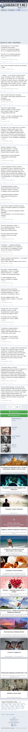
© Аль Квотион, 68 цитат (6, 199)
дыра (2, 704)
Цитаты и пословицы (10, 714)
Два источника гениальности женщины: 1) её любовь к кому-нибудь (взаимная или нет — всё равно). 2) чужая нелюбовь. (14, 97)
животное (6, 704)
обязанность (17, 705)
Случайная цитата (15, 415)
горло (17, 703)
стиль (9, 709)
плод (20, 706)
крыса (22, 704)
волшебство (3, 703)
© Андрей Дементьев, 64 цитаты (7, 238)
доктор (23, 703)
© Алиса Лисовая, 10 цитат (6, 400)
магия (2, 705)
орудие (22, 705)
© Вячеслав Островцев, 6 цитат (7, 69)
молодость (6, 705)
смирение (17, 708)
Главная (2, 714)
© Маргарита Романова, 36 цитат (7, 322)
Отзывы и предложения (14, 722)
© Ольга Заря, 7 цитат (5, 121)
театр (12, 709)
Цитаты (2, 1)
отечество (3, 706)
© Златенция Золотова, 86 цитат (7, 160)
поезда (23, 706)
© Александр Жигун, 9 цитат (6, 361)
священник (9, 708)
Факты (10, 1)
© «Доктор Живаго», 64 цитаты (7, 140)
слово (13, 708)
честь (15, 709)
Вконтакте (15, 725)
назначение (12, 705)
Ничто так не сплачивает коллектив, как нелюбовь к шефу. (14, 66)
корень (18, 704)
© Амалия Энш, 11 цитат (6, 341)
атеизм (19, 702)
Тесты (14, 1)
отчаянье (8, 706)
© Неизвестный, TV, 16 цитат (6, 263)
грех (20, 703)
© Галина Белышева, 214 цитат (7, 219)
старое (5, 709)
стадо (2, 709)
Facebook (15, 724)
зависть (10, 704)
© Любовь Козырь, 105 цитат (6, 251)
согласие (22, 708)
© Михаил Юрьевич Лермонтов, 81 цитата (9, 59)
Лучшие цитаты (14, 412)
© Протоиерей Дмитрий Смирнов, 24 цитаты (9, 88)
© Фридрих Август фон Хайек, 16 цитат (9, 380)
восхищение (9, 703)
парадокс (12, 706)
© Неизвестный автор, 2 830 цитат (8, 180)
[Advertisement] (14, 26)
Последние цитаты (14, 721)
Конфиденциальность (14, 719)
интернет (14, 704)
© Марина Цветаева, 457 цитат (7, 101)
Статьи (6, 1)
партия (16, 706)
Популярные (11, 10)
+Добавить (4, 10)
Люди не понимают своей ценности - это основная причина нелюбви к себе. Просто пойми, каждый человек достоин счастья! (14, 259)
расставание (3, 708)
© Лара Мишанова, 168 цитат (7, 302)
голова (14, 703)
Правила (14, 717)
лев (25, 704)
